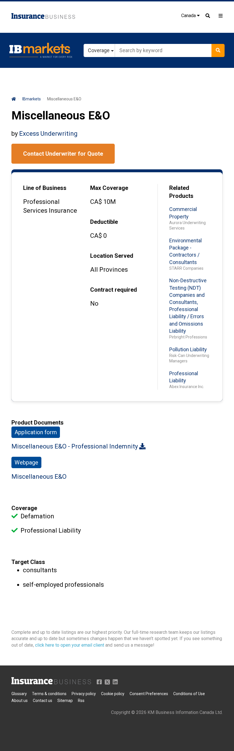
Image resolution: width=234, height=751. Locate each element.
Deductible (104, 221)
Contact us (42, 700)
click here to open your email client (69, 645)
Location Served (111, 255)
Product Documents (37, 422)
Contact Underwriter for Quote (63, 153)
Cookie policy (112, 693)
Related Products (181, 191)
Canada (189, 15)
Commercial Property (183, 212)
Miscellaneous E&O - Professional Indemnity (75, 446)
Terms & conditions (49, 693)
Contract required (113, 289)
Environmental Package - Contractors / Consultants (185, 251)
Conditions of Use (189, 693)
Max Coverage (109, 187)
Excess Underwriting (48, 133)
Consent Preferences (149, 693)
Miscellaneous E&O (38, 476)
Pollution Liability (188, 349)
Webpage (26, 462)
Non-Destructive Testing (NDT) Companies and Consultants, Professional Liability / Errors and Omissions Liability (188, 305)
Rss (81, 700)
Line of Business (44, 187)
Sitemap (65, 700)
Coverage (24, 508)
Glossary (19, 693)
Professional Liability (183, 376)
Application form (36, 432)
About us (19, 700)
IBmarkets (31, 99)
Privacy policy (84, 693)
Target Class (28, 562)
